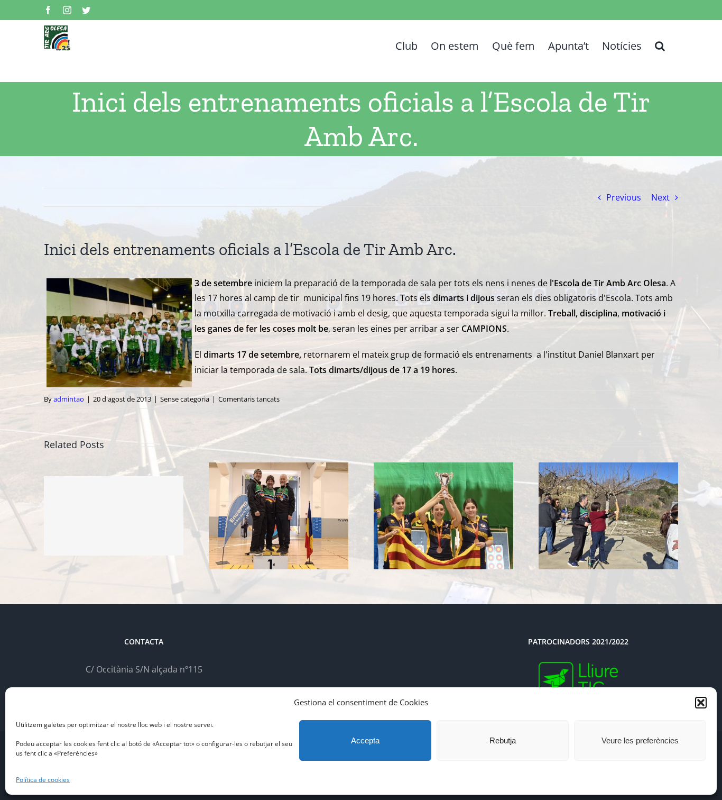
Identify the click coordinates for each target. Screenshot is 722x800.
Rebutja (502, 740)
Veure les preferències (640, 740)
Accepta (365, 740)
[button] (701, 702)
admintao (68, 399)
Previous (623, 197)
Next (660, 197)
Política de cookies (43, 779)
